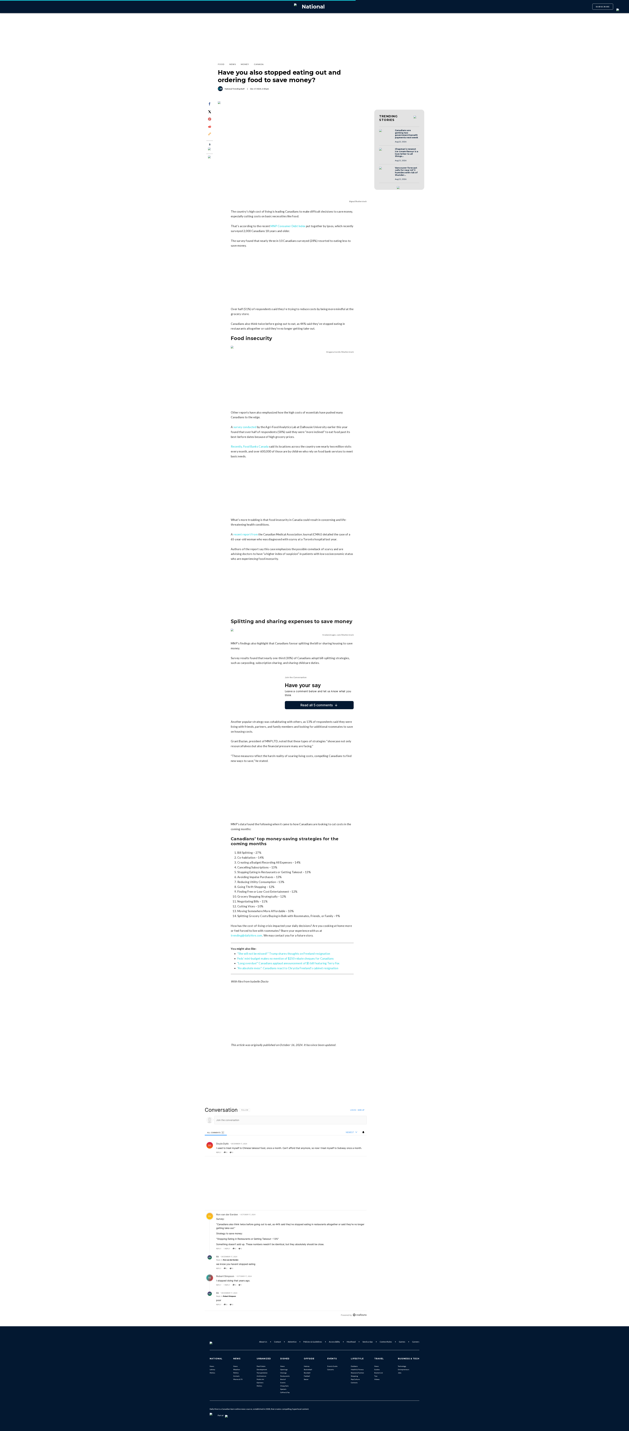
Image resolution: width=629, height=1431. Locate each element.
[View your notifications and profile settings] (363, 1132)
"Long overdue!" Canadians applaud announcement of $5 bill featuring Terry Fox (288, 963)
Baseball (307, 1373)
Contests (354, 1383)
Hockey (306, 1366)
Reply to (227, 1260)
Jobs (399, 1373)
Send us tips (367, 1342)
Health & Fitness (357, 1369)
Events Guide (332, 1366)
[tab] (216, 1132)
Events (283, 1383)
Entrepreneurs (403, 1369)
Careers (415, 1342)
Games (402, 1342)
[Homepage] (216, 1341)
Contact (277, 1342)
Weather (236, 1369)
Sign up (361, 1110)
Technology (402, 1366)
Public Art (260, 1379)
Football (307, 1376)
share (353, 1152)
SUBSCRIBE (603, 6)
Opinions (260, 1383)
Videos (377, 1379)
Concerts (330, 1369)
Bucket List (378, 1373)
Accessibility (334, 1342)
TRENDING (388, 118)
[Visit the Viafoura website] (360, 1315)
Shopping (354, 1376)
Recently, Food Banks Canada (250, 446)
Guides (377, 1369)
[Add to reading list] (209, 157)
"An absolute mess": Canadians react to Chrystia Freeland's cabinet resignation (287, 968)
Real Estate (261, 1366)
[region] (286, 1212)
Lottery (212, 1369)
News (212, 1366)
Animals (236, 1376)
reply (218, 1152)
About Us (263, 1342)
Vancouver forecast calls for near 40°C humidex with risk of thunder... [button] (406, 171)
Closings (283, 1373)
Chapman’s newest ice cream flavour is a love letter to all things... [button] (406, 152)
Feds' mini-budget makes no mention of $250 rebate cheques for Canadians (285, 958)
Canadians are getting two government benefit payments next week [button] (406, 134)
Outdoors (354, 1366)
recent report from (245, 534)
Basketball (308, 1369)
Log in (353, 1110)
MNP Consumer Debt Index (287, 226)
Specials (283, 1389)
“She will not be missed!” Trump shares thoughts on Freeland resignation (283, 953)
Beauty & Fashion (357, 1373)
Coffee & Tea (285, 1392)
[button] (386, 133)
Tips (375, 1376)
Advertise (292, 1342)
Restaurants (285, 1376)
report (361, 1152)
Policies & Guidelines (312, 1342)
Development (262, 1369)
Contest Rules (386, 1342)
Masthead (351, 1342)
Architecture (261, 1376)
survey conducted (244, 427)
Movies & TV (238, 1379)
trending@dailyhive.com (246, 935)
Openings (284, 1369)
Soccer (306, 1379)
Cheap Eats (284, 1386)
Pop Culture (355, 1379)
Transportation (262, 1373)
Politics (212, 1373)
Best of (283, 1379)
